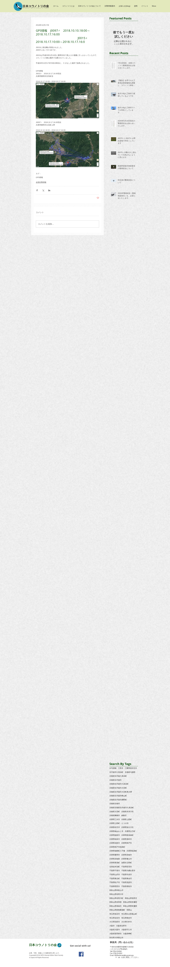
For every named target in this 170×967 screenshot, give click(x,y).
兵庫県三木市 (114, 819)
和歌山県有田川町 (116, 898)
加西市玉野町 (126, 863)
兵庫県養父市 (126, 859)
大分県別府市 (114, 922)
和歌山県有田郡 (115, 902)
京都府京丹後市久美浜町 (119, 784)
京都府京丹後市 (115, 780)
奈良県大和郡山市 (116, 938)
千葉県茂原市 (126, 882)
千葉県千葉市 (114, 871)
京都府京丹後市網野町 (118, 800)
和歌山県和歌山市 (116, 890)
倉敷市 (124, 815)
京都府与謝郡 (130, 772)
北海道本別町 (114, 867)
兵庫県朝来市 (114, 839)
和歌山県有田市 (131, 898)
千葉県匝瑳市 (126, 867)
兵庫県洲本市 (126, 839)
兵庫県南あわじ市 (116, 831)
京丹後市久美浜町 (116, 772)
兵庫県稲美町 (132, 851)
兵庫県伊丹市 (114, 827)
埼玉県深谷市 (114, 918)
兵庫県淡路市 (114, 843)
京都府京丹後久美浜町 (118, 776)
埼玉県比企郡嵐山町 (129, 914)
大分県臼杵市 (126, 922)
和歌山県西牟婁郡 (130, 906)
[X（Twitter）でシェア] (43, 190)
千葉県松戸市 (114, 882)
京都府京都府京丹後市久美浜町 (121, 808)
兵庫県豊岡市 (114, 855)
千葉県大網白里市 (128, 871)
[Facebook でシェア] (37, 190)
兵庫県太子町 (130, 831)
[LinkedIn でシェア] (49, 190)
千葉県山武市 (114, 874)
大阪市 (112, 926)
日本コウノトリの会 (43, 945)
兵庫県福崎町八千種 (117, 851)
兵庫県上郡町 (126, 819)
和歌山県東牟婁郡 (130, 902)
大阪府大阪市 (114, 930)
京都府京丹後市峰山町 (118, 796)
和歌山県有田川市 (116, 894)
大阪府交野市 (121, 926)
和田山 (129, 910)
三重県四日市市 (131, 768)
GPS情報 (39, 177)
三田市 (120, 768)
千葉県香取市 (126, 886)
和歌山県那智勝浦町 (117, 910)
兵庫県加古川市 (127, 827)
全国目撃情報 (41, 182)
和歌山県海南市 (115, 906)
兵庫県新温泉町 (127, 835)
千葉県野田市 (114, 886)
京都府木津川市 (127, 812)
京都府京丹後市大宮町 (118, 788)
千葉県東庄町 (114, 878)
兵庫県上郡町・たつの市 (119, 823)
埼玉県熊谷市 (126, 918)
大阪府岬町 (127, 934)
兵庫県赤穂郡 (114, 859)
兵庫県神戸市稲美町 (117, 847)
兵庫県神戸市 (126, 843)
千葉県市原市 (126, 874)
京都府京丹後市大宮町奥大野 (120, 792)
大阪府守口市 (126, 930)
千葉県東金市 (126, 878)
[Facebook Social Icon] (81, 954)
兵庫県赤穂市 (126, 855)
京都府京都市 (114, 804)
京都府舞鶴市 (114, 815)
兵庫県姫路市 (114, 835)
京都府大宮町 (114, 812)
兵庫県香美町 (114, 863)
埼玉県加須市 (114, 914)
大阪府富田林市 (115, 934)
